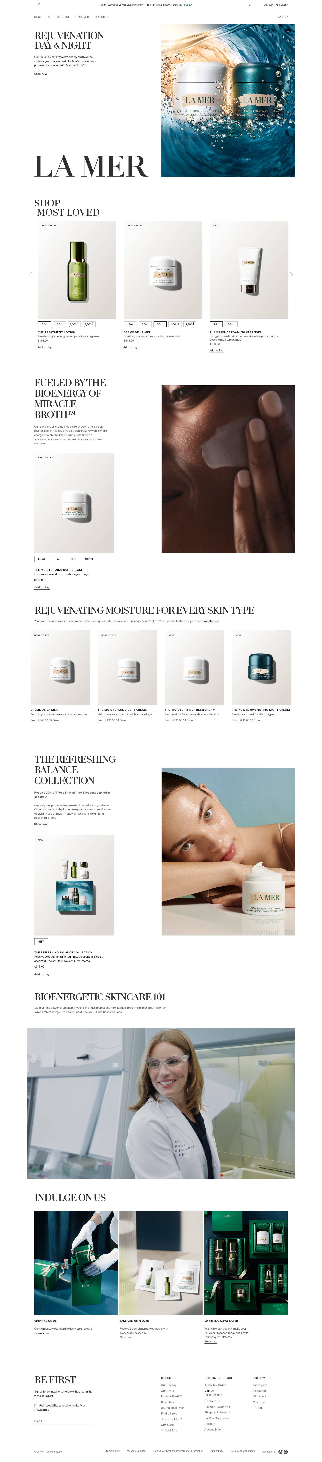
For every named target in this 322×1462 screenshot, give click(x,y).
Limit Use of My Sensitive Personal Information (178, 1451)
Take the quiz (210, 621)
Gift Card (167, 1425)
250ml (89, 324)
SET (41, 941)
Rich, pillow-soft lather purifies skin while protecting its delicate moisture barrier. (244, 338)
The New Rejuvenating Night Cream (261, 710)
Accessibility (213, 1429)
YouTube (259, 1402)
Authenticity (217, 1451)
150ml (59, 324)
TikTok (258, 1408)
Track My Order (215, 1385)
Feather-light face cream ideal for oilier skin (192, 714)
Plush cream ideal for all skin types (253, 714)
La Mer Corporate (216, 1418)
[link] (40, 824)
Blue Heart (168, 1402)
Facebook (260, 1391)
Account (268, 4)
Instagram (260, 1385)
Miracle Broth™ (171, 1396)
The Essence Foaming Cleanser (236, 332)
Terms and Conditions (243, 1451)
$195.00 (39, 580)
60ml (160, 324)
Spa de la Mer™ (171, 1419)
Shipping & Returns (217, 1412)
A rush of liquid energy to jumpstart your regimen (68, 336)
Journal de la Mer (172, 1408)
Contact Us (212, 1401)
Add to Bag (44, 347)
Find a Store (169, 1413)
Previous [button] (30, 274)
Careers (209, 1424)
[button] (38, 4)
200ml (74, 324)
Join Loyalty (282, 4)
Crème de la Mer (137, 332)
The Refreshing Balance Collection (63, 952)
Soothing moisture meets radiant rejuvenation (153, 336)
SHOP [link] (38, 17)
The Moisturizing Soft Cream (58, 570)
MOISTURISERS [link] (58, 17)
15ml (130, 324)
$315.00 (39, 966)
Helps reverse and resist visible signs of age (61, 574)
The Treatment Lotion (56, 332)
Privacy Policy (112, 1451)
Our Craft (167, 1391)
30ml (145, 324)
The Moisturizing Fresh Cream (190, 710)
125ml (216, 324)
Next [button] (291, 274)
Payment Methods (217, 1407)
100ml (44, 324)
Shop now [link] (40, 74)
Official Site (169, 1430)
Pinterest (259, 1396)
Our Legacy (168, 1385)
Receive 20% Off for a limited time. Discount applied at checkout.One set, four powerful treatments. (68, 958)
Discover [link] (81, 17)
